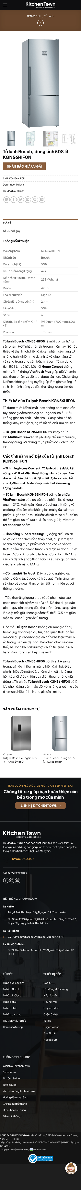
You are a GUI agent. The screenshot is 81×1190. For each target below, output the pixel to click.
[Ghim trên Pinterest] (35, 199)
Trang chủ (34, 16)
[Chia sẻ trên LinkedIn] (42, 199)
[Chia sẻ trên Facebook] (13, 199)
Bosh (21, 190)
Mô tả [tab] (7, 223)
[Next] (71, 83)
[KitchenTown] (40, 5)
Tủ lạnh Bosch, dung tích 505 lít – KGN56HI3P (60, 759)
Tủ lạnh (49, 16)
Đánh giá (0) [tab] (11, 231)
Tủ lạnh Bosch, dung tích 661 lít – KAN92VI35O (20, 759)
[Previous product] (40, 23)
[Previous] (9, 83)
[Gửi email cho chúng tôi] (17, 880)
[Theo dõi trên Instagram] (11, 880)
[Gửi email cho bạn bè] (28, 199)
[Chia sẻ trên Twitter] (20, 199)
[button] (5, 5)
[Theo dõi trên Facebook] (5, 880)
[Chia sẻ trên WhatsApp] (6, 199)
